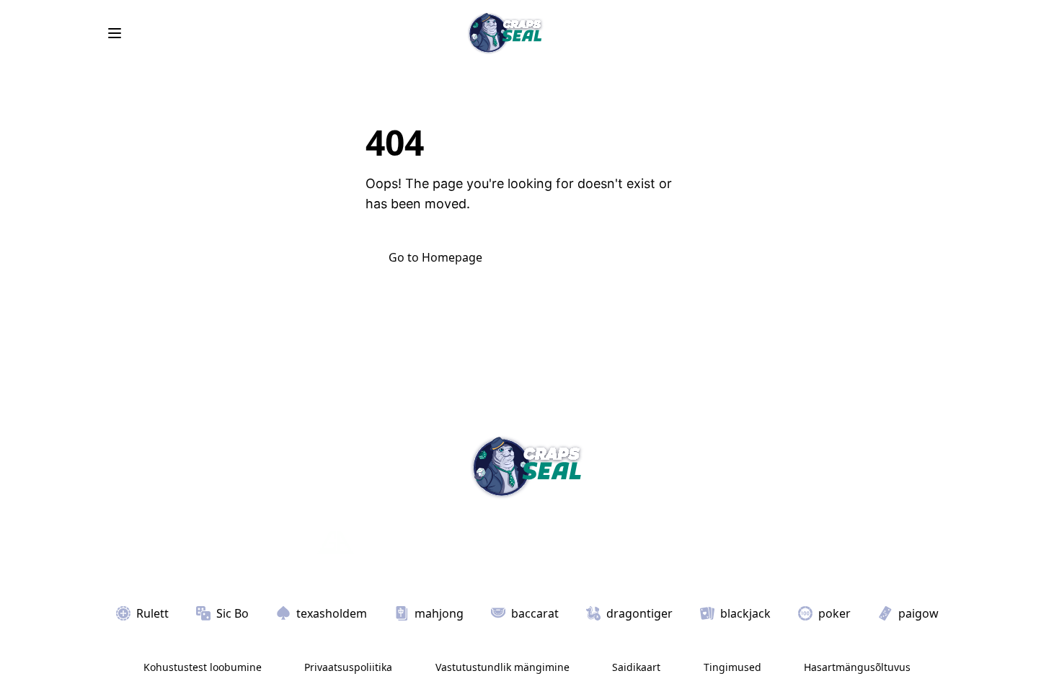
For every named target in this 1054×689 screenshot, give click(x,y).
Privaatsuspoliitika (348, 667)
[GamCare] (411, 542)
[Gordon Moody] (506, 542)
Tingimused (732, 667)
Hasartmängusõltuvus (857, 667)
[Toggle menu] (114, 33)
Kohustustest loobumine (202, 667)
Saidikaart (636, 667)
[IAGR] (281, 542)
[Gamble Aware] (657, 542)
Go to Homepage (435, 257)
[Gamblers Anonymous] (335, 542)
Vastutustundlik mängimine (502, 667)
